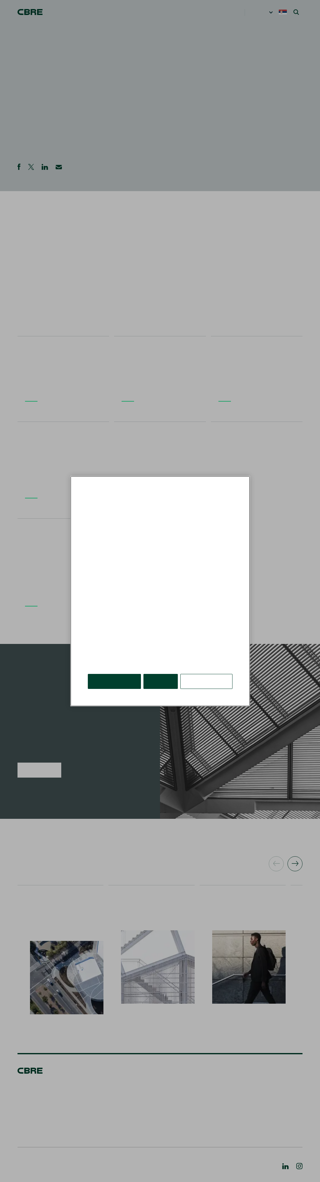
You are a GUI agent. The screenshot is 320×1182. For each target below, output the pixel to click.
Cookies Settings (207, 672)
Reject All (161, 672)
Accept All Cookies (115, 672)
